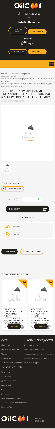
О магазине (6, 385)
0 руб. (31, 43)
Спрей (4, 354)
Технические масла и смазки (36, 358)
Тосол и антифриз (31, 363)
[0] (23, 45)
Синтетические (8, 345)
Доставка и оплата (17, 52)
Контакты (5, 372)
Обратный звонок (18, 30)
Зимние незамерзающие (11, 363)
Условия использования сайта (14, 403)
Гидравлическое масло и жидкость (39, 354)
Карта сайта (6, 407)
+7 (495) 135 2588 (30, 13)
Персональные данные (11, 398)
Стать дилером (37, 32)
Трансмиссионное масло (34, 349)
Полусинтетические (10, 349)
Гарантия (5, 394)
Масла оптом (37, 52)
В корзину (14, 208)
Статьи (4, 389)
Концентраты (7, 358)
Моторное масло (31, 345)
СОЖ (4, 340)
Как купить (6, 376)
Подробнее (14, 326)
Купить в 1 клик (27, 217)
